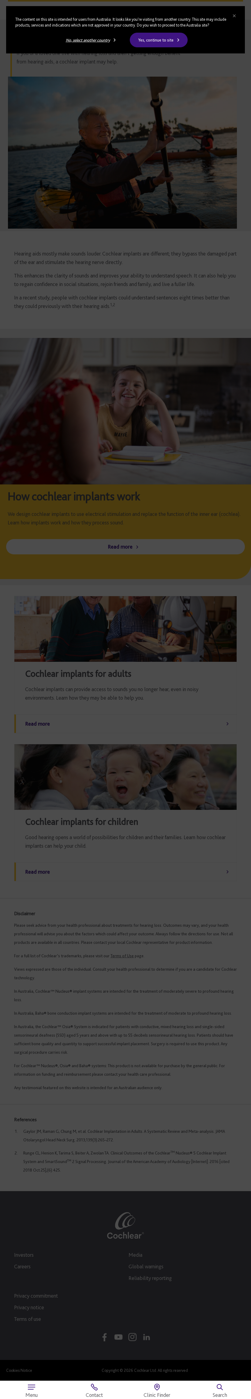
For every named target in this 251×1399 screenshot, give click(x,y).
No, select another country (88, 40)
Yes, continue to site (156, 40)
